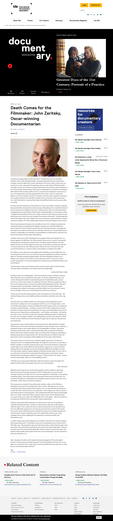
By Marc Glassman (13, 482)
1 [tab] (59, 92)
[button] (10, 66)
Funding (78, 484)
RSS (68, 498)
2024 (55, 505)
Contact (75, 498)
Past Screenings (39, 509)
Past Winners (77, 513)
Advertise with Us (59, 498)
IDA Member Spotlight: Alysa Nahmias (88, 140)
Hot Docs (12, 484)
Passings (13, 451)
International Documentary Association (21, 8)
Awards (76, 503)
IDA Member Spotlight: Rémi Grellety (88, 148)
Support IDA (95, 5)
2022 (55, 507)
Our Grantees (14, 509)
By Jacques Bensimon (84, 482)
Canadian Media (21, 451)
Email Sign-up (46, 498)
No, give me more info (44, 518)
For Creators (44, 21)
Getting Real (58, 503)
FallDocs (37, 505)
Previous (57, 92)
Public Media (95, 484)
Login (84, 5)
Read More (80, 142)
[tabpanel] (81, 65)
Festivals (7, 484)
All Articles (11, 92)
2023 (75, 507)
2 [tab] (60, 92)
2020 (55, 509)
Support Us (35, 498)
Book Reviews (44, 484)
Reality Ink (58, 484)
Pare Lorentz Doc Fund (17, 507)
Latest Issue (33, 92)
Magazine (96, 503)
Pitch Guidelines (97, 511)
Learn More (91, 210)
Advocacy (59, 21)
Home (6, 25)
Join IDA (97, 21)
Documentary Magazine (78, 21)
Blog (19, 498)
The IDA (13, 498)
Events (30, 21)
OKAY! (99, 517)
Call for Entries (78, 511)
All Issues (22, 92)
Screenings (39, 503)
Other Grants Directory (17, 511)
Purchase (45, 92)
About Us (26, 498)
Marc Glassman (19, 129)
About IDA (17, 21)
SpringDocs (38, 507)
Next (66, 92)
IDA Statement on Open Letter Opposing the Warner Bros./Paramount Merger (91, 160)
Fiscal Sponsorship (16, 505)
